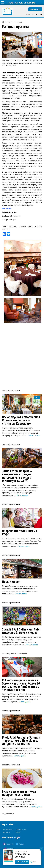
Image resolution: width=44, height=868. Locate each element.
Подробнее (7, 813)
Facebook (9, 844)
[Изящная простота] (22, 45)
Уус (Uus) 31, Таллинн (11, 216)
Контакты (6, 832)
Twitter (21, 844)
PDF (34, 862)
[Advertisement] (22, 356)
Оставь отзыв (37, 14)
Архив (28, 14)
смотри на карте (9, 219)
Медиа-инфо (7, 829)
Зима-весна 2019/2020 (22, 855)
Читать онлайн (22, 862)
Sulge (41, 849)
